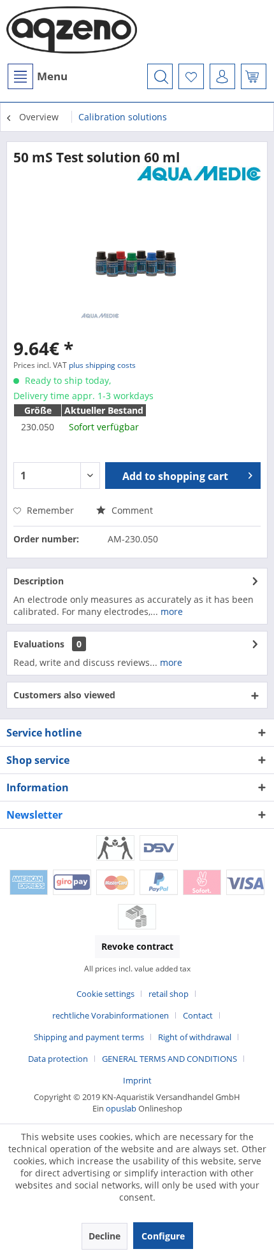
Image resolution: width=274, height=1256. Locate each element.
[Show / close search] (160, 76)
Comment (131, 510)
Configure (163, 1236)
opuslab (121, 1108)
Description (38, 581)
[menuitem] (37, 76)
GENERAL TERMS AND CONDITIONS (169, 1058)
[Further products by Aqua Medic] (199, 177)
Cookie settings (105, 993)
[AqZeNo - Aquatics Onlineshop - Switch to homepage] (71, 31)
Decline (104, 1236)
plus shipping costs (102, 365)
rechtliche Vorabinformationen (110, 1015)
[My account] (222, 76)
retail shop (168, 993)
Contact (198, 1015)
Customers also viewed (64, 695)
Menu (52, 76)
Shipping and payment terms (89, 1037)
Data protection (58, 1058)
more (170, 611)
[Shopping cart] (253, 76)
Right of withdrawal (194, 1037)
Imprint (137, 1080)
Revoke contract (137, 946)
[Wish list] (191, 76)
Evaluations (38, 644)
